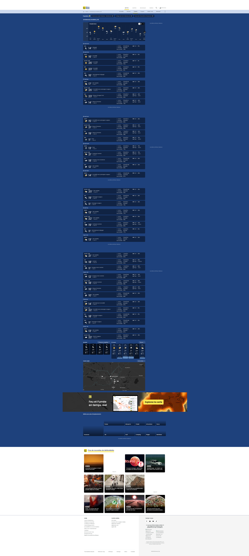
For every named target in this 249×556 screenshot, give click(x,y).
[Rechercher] (156, 7)
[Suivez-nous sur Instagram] (150, 521)
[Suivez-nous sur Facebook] (146, 521)
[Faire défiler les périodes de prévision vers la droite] (145, 32)
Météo (87, 11)
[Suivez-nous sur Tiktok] (156, 521)
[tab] (139, 24)
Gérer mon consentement (90, 528)
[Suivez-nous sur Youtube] (153, 521)
